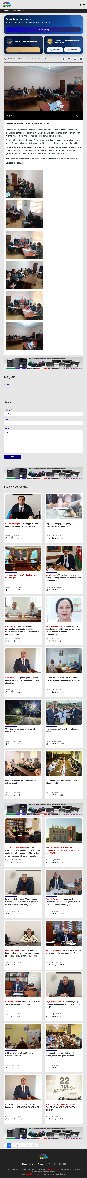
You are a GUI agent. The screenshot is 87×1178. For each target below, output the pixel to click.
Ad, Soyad (8, 410)
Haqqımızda (27, 1164)
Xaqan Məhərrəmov (32, 1174)
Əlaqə (40, 1164)
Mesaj (6, 428)
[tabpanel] (43, 363)
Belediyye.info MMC (53, 1169)
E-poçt (6, 419)
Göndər (13, 457)
